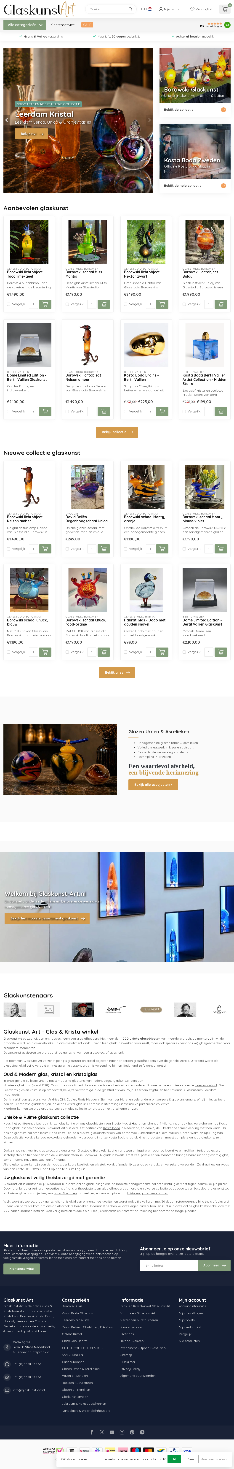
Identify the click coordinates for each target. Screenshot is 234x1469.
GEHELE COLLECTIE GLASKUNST (84, 1348)
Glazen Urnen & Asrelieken (81, 1369)
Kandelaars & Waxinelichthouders (86, 1410)
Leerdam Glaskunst (75, 1320)
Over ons (127, 1334)
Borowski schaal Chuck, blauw (27, 622)
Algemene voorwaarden (138, 1375)
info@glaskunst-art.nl (29, 1390)
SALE (87, 25)
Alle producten (189, 1341)
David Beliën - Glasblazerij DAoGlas (87, 1327)
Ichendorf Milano (159, 1123)
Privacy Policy (130, 1369)
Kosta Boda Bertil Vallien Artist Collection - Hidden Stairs (204, 379)
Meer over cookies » (214, 1459)
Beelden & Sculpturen (77, 1383)
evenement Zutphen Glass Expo (143, 1348)
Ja (174, 1459)
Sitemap (126, 1355)
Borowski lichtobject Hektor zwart (142, 274)
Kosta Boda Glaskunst (77, 1313)
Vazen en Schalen (75, 1375)
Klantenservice (63, 25)
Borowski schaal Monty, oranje (144, 519)
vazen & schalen (65, 1193)
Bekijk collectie (114, 432)
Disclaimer (127, 1362)
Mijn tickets (186, 1320)
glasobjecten (150, 1038)
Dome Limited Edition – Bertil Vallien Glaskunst (27, 377)
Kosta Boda (111, 1128)
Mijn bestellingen (191, 1313)
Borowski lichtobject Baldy (200, 274)
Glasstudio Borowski (91, 1150)
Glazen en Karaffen (76, 1389)
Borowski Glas (72, 1306)
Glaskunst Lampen (75, 1397)
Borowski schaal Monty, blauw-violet (203, 519)
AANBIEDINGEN (72, 1355)
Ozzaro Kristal (72, 1334)
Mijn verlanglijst (190, 1327)
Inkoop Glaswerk (132, 1341)
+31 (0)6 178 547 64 (27, 1364)
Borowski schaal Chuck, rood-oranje (86, 622)
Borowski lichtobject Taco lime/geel (25, 274)
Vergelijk (18, 304)
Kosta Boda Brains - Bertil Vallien (141, 377)
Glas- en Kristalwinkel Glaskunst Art (145, 1306)
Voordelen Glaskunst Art (137, 1313)
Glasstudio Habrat (74, 1341)
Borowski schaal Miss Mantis (84, 274)
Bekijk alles (114, 672)
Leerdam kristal (206, 1085)
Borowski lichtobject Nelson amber (83, 377)
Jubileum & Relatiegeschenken (84, 1403)
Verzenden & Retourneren (139, 1320)
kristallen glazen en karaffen (147, 1193)
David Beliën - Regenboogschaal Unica (87, 519)
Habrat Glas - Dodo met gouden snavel (145, 622)
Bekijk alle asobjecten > (153, 785)
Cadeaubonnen (73, 1362)
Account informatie (192, 1306)
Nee (191, 1459)
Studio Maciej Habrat (126, 1123)
